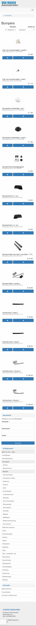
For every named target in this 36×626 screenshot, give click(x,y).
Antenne (5, 465)
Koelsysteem (6, 544)
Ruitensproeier (7, 504)
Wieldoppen (6, 517)
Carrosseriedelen (8, 475)
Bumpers (5, 471)
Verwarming (5, 573)
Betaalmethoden (7, 589)
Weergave (13, 27)
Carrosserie (5, 462)
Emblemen (6, 481)
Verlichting (5, 570)
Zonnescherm (7, 524)
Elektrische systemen (8, 527)
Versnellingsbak (7, 567)
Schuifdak (6, 511)
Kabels (4, 540)
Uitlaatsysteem (6, 563)
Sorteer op (31, 27)
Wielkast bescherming (9, 521)
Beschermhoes (7, 468)
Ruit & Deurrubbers (8, 501)
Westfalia (5, 580)
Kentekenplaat (7, 491)
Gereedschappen (7, 534)
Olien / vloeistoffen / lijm (9, 553)
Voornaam (5, 422)
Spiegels (5, 514)
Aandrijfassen (6, 455)
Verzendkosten (6, 592)
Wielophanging (6, 576)
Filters (4, 531)
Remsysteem (6, 557)
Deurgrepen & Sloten (9, 478)
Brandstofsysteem (7, 458)
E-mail (4, 435)
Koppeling (5, 547)
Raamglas (6, 498)
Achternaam (6, 428)
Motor (4, 550)
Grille (4, 488)
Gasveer (5, 485)
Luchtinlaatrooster (8, 494)
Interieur (4, 537)
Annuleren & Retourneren (9, 595)
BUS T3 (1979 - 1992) (8, 452)
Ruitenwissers (7, 507)
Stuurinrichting (6, 560)
